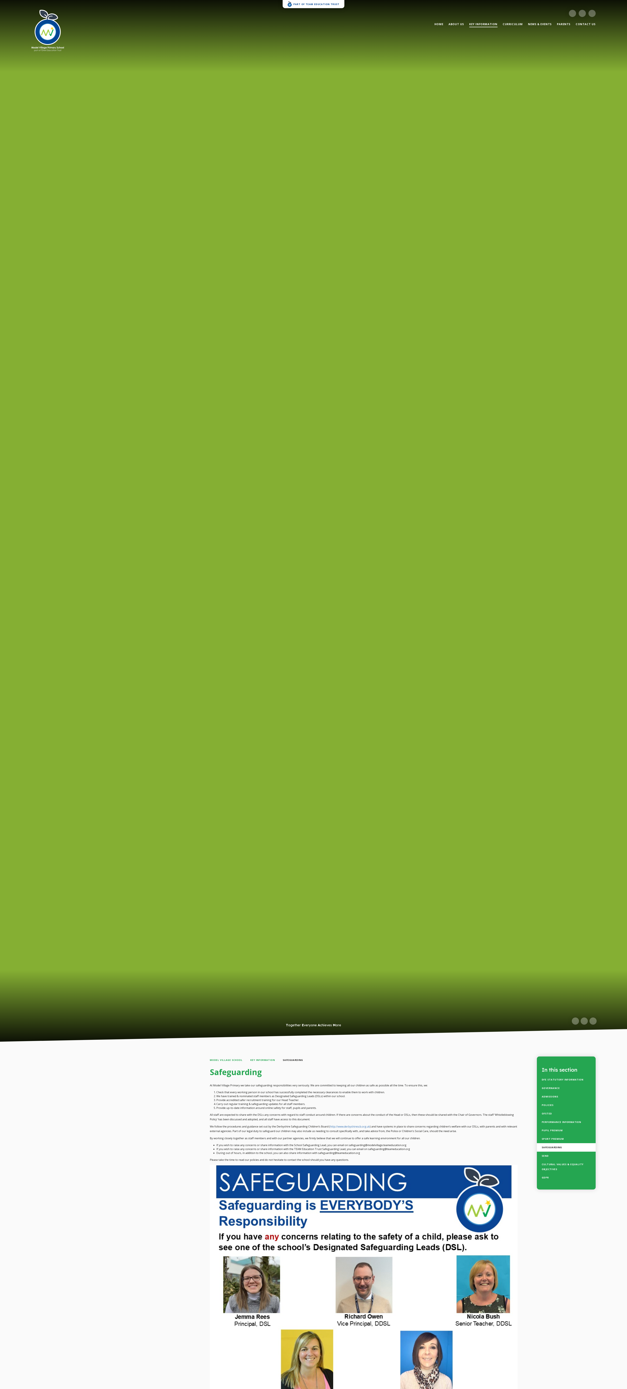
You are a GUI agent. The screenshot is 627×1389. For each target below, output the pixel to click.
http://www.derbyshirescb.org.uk (350, 1126)
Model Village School (226, 1060)
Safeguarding (293, 1060)
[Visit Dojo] (572, 13)
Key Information (262, 1060)
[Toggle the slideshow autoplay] (593, 1021)
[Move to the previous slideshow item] (575, 1021)
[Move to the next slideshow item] (584, 1021)
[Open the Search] (592, 13)
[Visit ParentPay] (582, 13)
